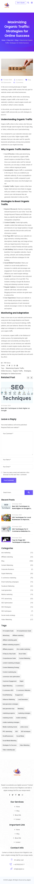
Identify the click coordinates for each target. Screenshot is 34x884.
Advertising (6, 635)
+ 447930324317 (19, 864)
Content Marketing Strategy (11, 667)
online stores (24, 727)
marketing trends (8, 718)
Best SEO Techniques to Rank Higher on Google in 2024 (21, 508)
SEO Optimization (6, 82)
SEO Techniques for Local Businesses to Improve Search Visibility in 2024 (21, 519)
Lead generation (6, 590)
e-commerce (19, 686)
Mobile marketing (6, 594)
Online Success (6, 371)
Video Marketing (6, 619)
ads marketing (5, 552)
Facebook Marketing (7, 586)
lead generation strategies (10, 704)
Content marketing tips (9, 672)
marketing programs (9, 713)
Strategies (27, 371)
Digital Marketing (6, 573)
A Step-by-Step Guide (9, 654)
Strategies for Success (10, 745)
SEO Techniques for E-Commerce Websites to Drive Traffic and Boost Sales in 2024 (21, 532)
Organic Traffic (18, 371)
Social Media (20, 736)
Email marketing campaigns (10, 582)
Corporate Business (7, 569)
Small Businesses (8, 736)
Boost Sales (22, 654)
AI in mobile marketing (23, 649)
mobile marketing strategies (11, 722)
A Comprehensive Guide (24, 631)
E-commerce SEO (8, 690)
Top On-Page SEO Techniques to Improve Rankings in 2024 (20, 542)
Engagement (19, 695)
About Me (18, 815)
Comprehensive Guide (9, 658)
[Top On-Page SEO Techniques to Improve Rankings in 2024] (6, 539)
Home (18, 807)
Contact (18, 819)
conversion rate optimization (11, 676)
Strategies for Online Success (11, 373)
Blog (29, 80)
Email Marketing (7, 695)
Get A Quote (21, 2)
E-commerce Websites (23, 690)
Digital (21, 681)
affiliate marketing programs (11, 644)
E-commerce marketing (8, 578)
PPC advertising (6, 598)
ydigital (28, 880)
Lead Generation (23, 699)
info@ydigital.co (19, 869)
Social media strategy (8, 615)
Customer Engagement (10, 681)
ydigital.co (20, 80)
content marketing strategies (11, 663)
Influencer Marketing (9, 699)
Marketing (20, 708)
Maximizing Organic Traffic (15, 368)
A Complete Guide (8, 631)
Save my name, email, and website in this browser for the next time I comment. (16, 473)
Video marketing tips (9, 750)
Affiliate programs (8, 649)
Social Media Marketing (9, 740)
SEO (16, 731)
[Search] (28, 2)
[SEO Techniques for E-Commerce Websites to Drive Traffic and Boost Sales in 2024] (6, 529)
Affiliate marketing (7, 557)
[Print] (17, 365)
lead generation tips (8, 708)
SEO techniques (6, 611)
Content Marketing (7, 565)
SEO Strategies (6, 607)
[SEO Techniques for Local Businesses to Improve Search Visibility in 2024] (6, 517)
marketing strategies (24, 713)
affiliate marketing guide (10, 640)
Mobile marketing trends (10, 727)
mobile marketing (21, 718)
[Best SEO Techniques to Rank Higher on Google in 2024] (6, 506)
